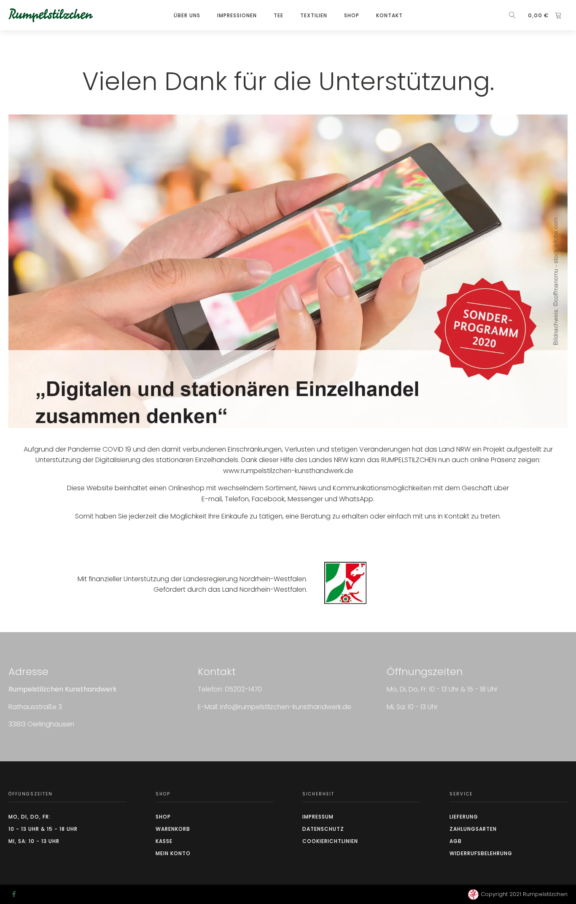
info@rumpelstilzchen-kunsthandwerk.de (285, 707)
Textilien (313, 15)
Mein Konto (173, 853)
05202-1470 (243, 689)
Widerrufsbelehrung (480, 853)
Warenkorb (173, 828)
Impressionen (237, 15)
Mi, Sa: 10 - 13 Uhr (33, 841)
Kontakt (389, 15)
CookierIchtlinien (330, 841)
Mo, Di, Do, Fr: (29, 816)
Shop (351, 15)
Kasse (164, 841)
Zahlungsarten (473, 828)
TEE (278, 15)
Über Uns (187, 15)
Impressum (318, 816)
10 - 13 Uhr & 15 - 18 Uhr (43, 828)
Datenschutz (323, 828)
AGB (455, 841)
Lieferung (463, 816)
